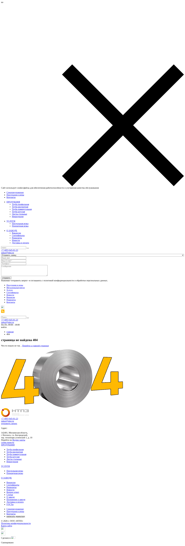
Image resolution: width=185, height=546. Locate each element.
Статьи (10, 495)
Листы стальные (19, 214)
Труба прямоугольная (22, 209)
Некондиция (17, 216)
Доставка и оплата (20, 243)
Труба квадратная (20, 207)
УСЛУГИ (11, 221)
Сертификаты (18, 235)
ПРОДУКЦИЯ (13, 202)
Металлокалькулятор (16, 288)
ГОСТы (10, 504)
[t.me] (2, 308)
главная (10, 332)
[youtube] (3, 535)
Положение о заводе (16, 499)
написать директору (16, 516)
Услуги (10, 290)
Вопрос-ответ (13, 492)
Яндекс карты (18, 440)
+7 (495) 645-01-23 (9, 250)
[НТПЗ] (15, 416)
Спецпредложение (15, 192)
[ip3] (13, 538)
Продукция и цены (15, 195)
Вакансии (16, 233)
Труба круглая (18, 211)
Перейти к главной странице (35, 346)
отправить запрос (9, 423)
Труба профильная (20, 204)
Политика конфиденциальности (16, 523)
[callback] (2, 312)
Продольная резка (20, 223)
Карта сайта (6, 526)
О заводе (11, 497)
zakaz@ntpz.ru (7, 252)
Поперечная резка (20, 226)
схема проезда (7, 442)
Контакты (11, 197)
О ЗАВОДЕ (12, 230)
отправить (6, 278)
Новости (16, 240)
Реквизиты (17, 238)
